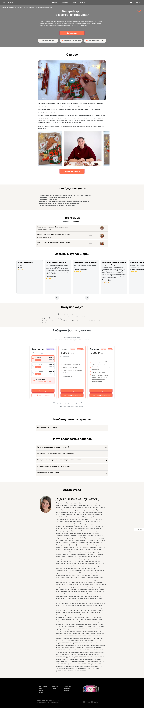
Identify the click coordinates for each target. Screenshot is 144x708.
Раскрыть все (75, 221)
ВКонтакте (67, 686)
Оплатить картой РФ (72, 391)
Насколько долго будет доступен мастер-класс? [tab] (55, 453)
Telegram (67, 688)
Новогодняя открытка (25, 262)
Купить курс (43, 391)
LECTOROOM (7, 2)
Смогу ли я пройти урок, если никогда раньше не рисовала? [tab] (59, 460)
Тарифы (73, 2)
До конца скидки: (40, 379)
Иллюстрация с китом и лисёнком (85, 262)
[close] (143, 529)
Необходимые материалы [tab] (47, 427)
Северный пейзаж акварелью (56, 262)
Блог (40, 688)
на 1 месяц (38, 357)
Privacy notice (139, 529)
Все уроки (55, 686)
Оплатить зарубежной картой (72, 395)
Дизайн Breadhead (55, 702)
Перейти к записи (72, 171)
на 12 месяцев (39, 371)
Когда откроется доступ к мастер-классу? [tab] (53, 447)
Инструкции (43, 686)
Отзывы (82, 2)
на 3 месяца (38, 364)
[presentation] (57, 298)
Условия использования (59, 700)
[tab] (52, 227)
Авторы (54, 688)
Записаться (72, 33)
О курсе (54, 2)
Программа (64, 2)
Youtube (66, 690)
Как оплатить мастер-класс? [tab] (48, 473)
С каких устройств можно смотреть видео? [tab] (53, 466)
